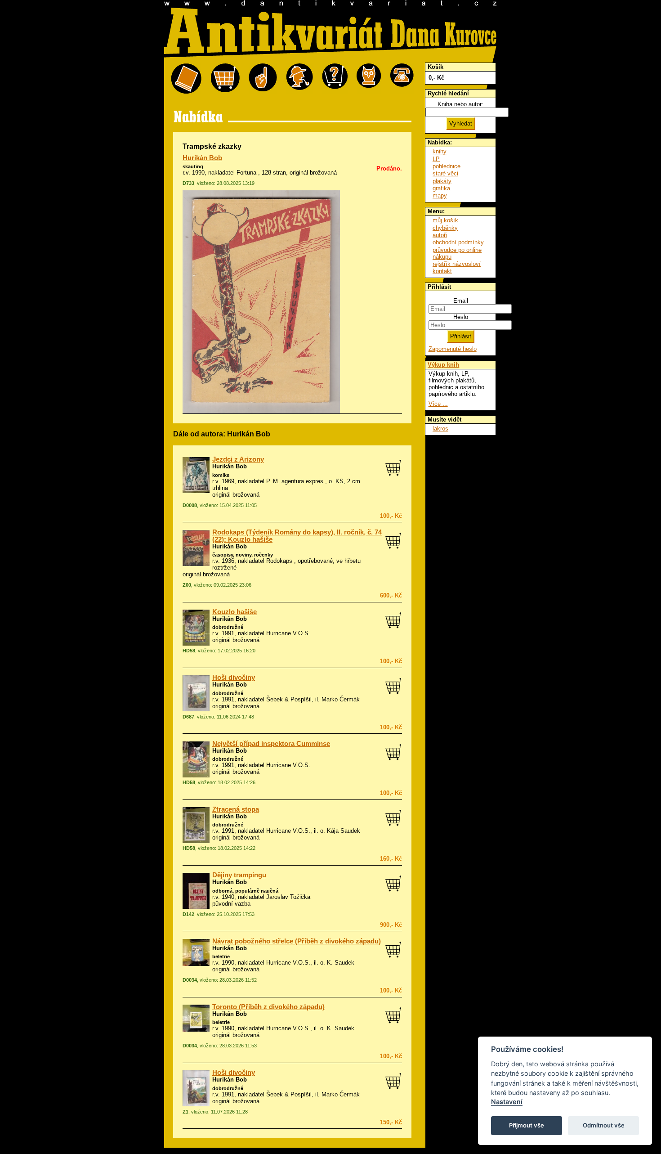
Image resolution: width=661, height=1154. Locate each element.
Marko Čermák (341, 699)
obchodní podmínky (458, 242)
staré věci (445, 173)
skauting (193, 166)
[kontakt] (402, 78)
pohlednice (446, 166)
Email (460, 300)
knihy (440, 151)
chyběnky (445, 228)
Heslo (460, 317)
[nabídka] (186, 78)
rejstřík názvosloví (457, 263)
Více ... (438, 403)
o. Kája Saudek (340, 830)
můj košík (445, 220)
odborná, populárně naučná (245, 891)
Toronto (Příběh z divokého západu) (268, 1006)
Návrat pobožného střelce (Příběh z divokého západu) (296, 941)
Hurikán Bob (202, 158)
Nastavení (507, 1101)
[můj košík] (225, 78)
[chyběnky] (299, 78)
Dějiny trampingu (239, 875)
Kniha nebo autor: (460, 104)
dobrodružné (227, 627)
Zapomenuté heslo (453, 349)
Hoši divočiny (233, 677)
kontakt (442, 271)
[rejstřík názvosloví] (369, 78)
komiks (220, 475)
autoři (440, 235)
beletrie (221, 956)
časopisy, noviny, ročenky (242, 554)
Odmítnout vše (604, 1125)
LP (436, 159)
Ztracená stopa (235, 809)
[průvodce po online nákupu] (335, 78)
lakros (440, 428)
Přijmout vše (526, 1125)
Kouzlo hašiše (234, 611)
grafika (441, 188)
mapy (440, 195)
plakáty (442, 181)
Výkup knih (443, 364)
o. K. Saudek (337, 962)
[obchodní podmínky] (263, 78)
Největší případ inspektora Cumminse (271, 743)
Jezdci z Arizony (238, 459)
